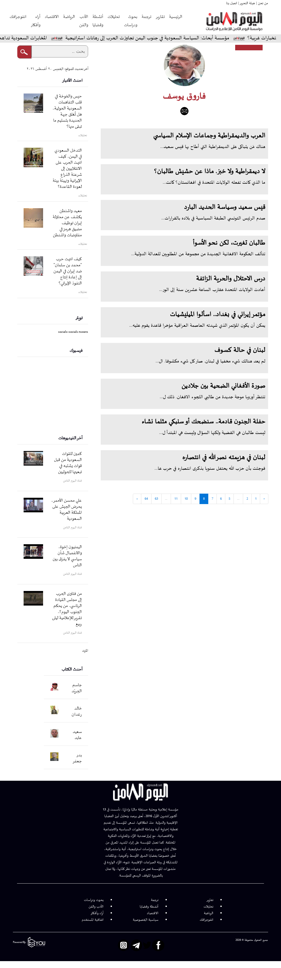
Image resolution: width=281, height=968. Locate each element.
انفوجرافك (18, 16)
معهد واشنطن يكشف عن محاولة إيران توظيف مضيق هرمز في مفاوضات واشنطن (67, 223)
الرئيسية (175, 16)
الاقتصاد (52, 16)
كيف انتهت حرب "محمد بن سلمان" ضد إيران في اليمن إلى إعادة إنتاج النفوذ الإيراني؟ (68, 271)
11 (176, 499)
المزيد (85, 651)
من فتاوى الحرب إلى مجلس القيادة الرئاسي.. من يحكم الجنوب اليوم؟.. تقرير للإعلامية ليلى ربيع (67, 609)
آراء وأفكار (35, 21)
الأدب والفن (83, 21)
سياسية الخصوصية (145, 920)
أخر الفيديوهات (70, 438)
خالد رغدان (77, 711)
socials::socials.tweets (73, 332)
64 (146, 499)
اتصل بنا (231, 3)
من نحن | (261, 3)
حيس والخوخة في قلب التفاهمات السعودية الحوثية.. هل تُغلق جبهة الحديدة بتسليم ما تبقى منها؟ (67, 111)
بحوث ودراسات (130, 21)
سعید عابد (77, 734)
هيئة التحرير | (246, 3)
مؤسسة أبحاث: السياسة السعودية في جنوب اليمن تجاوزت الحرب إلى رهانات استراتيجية (163, 38)
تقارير (160, 16)
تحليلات (114, 16)
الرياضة (69, 16)
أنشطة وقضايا (97, 21)
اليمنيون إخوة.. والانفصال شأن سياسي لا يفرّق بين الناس (67, 556)
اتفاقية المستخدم (92, 920)
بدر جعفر (77, 758)
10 (186, 499)
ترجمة (146, 16)
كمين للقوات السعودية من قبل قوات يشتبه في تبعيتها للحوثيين (68, 462)
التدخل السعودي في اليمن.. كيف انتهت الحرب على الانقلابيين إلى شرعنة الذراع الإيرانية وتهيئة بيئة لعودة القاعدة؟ (67, 168)
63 (156, 499)
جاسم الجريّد (77, 688)
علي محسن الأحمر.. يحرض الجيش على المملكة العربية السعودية (66, 509)
